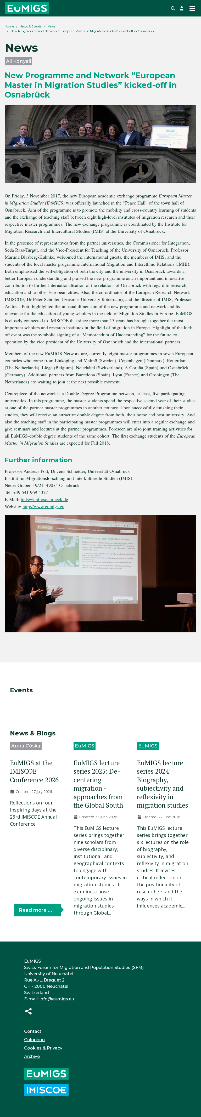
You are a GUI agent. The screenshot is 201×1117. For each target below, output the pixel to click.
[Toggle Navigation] (192, 8)
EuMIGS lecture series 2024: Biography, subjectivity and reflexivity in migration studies (162, 783)
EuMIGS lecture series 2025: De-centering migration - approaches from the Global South (98, 783)
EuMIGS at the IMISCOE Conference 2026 (34, 771)
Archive (32, 1056)
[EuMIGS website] (46, 1073)
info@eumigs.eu (57, 998)
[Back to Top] (191, 1106)
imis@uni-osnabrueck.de (44, 499)
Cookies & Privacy (43, 1048)
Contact (32, 1031)
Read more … (35, 910)
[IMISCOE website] (46, 1089)
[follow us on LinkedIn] (28, 1010)
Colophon (34, 1039)
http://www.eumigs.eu (43, 506)
